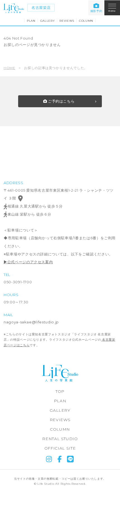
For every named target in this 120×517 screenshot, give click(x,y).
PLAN (31, 21)
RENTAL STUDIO (60, 438)
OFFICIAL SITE (60, 448)
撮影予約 (96, 11)
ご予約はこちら (61, 101)
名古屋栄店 (41, 7)
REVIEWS (66, 21)
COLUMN (86, 21)
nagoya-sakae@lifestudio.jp (31, 322)
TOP (60, 391)
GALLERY (47, 21)
